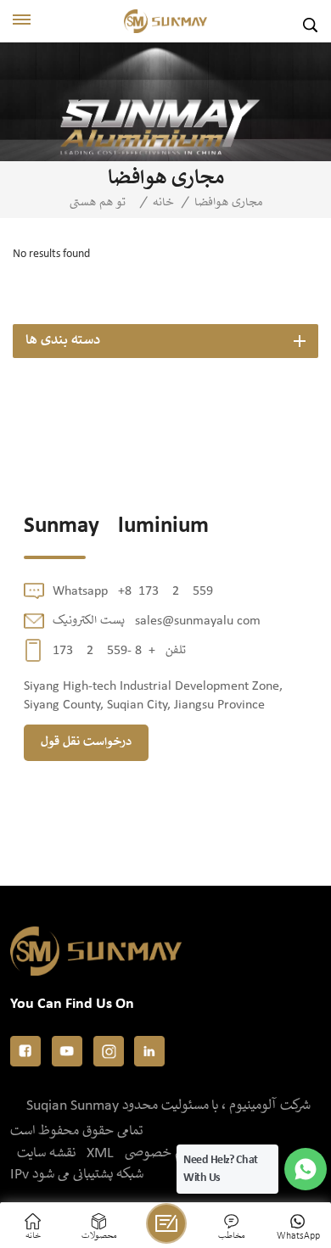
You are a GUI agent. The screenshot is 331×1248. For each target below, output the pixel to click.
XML (100, 1153)
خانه (163, 203)
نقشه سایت (46, 1153)
